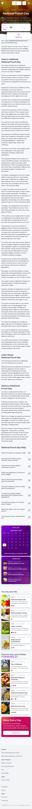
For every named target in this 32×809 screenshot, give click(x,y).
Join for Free (16, 733)
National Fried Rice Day (19, 693)
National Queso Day (18, 706)
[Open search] (24, 3)
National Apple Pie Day (19, 613)
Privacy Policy (5, 780)
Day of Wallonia (16, 664)
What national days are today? (10, 753)
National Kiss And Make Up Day (17, 569)
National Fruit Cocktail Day (16, 640)
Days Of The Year (12, 805)
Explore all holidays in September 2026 (15, 553)
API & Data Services (7, 766)
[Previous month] (4, 530)
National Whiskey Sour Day (16, 563)
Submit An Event (6, 763)
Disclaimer (4, 787)
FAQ (2, 770)
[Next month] (28, 530)
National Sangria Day (18, 599)
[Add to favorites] (28, 597)
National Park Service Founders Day (14, 580)
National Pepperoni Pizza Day (18, 678)
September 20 (21, 9)
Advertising (4, 773)
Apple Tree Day (16, 626)
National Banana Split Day (16, 574)
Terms (3, 790)
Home (8, 9)
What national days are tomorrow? (11, 756)
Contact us (4, 800)
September (14, 9)
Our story (4, 797)
